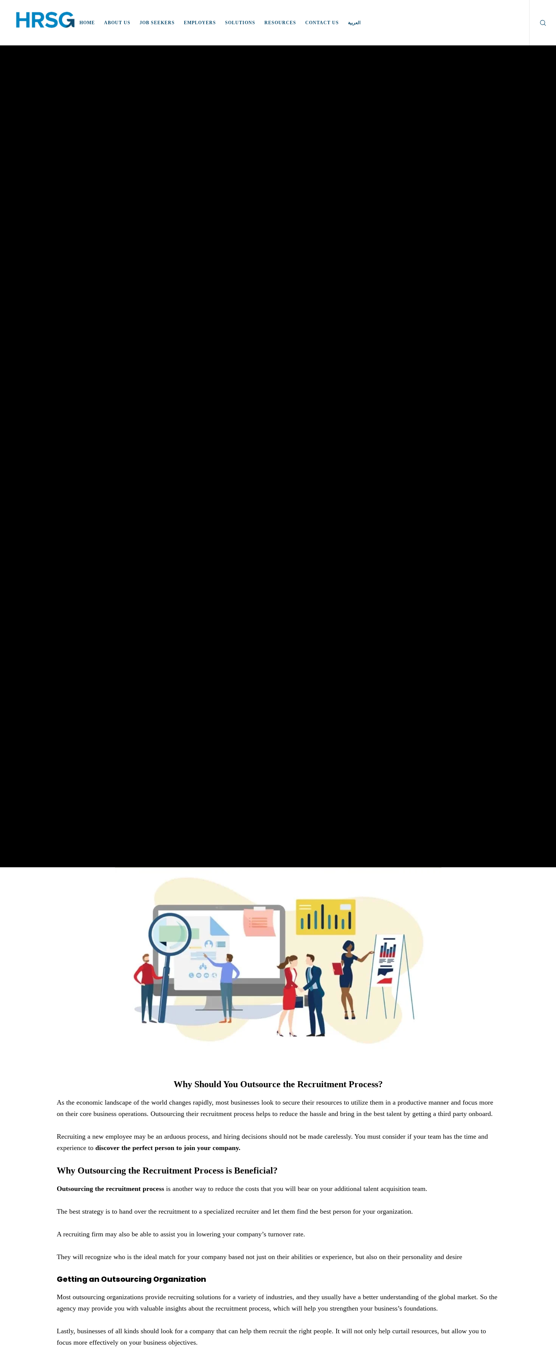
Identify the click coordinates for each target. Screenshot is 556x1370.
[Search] (538, 22)
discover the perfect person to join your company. (168, 1148)
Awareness (278, 435)
